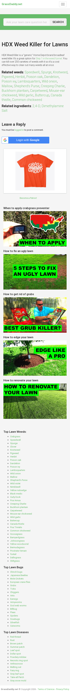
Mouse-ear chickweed (21, 513)
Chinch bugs (16, 572)
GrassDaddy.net (12, 4)
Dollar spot (15, 653)
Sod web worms (18, 605)
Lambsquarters (29, 81)
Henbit (20, 77)
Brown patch (16, 643)
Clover (13, 446)
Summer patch (17, 647)
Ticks (13, 589)
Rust (12, 640)
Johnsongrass (17, 541)
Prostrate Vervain (18, 550)
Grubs (13, 585)
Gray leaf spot (17, 674)
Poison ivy (9, 81)
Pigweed (8, 77)
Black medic (16, 493)
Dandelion (51, 77)
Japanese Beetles (19, 575)
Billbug (13, 609)
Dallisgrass (15, 557)
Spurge (46, 72)
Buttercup (42, 95)
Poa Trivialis (16, 527)
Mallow (7, 86)
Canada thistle (17, 524)
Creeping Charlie (53, 86)
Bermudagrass (17, 547)
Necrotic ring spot (19, 660)
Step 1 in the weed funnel (49, 58)
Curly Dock (15, 497)
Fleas (12, 612)
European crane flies (20, 582)
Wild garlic (26, 95)
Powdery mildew (18, 657)
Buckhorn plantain (15, 91)
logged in (19, 130)
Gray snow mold (18, 680)
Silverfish (14, 622)
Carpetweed (38, 91)
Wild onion (49, 81)
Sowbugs (15, 619)
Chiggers (14, 592)
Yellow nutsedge (18, 490)
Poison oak (34, 77)
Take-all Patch (17, 677)
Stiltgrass (15, 561)
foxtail (13, 554)
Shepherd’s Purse (26, 86)
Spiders (14, 615)
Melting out (15, 667)
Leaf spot (15, 650)
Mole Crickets (17, 578)
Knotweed (60, 72)
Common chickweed (27, 100)
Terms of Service (46, 689)
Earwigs (14, 599)
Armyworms (16, 602)
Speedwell (32, 72)
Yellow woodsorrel (19, 544)
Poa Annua (15, 500)
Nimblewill (15, 487)
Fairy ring (14, 670)
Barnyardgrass (17, 537)
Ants (12, 595)
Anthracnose (16, 663)
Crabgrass (15, 436)
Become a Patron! (28, 198)
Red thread (15, 637)
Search (58, 22)
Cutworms (15, 626)
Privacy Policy (62, 689)
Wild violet (15, 483)
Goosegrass (16, 534)
